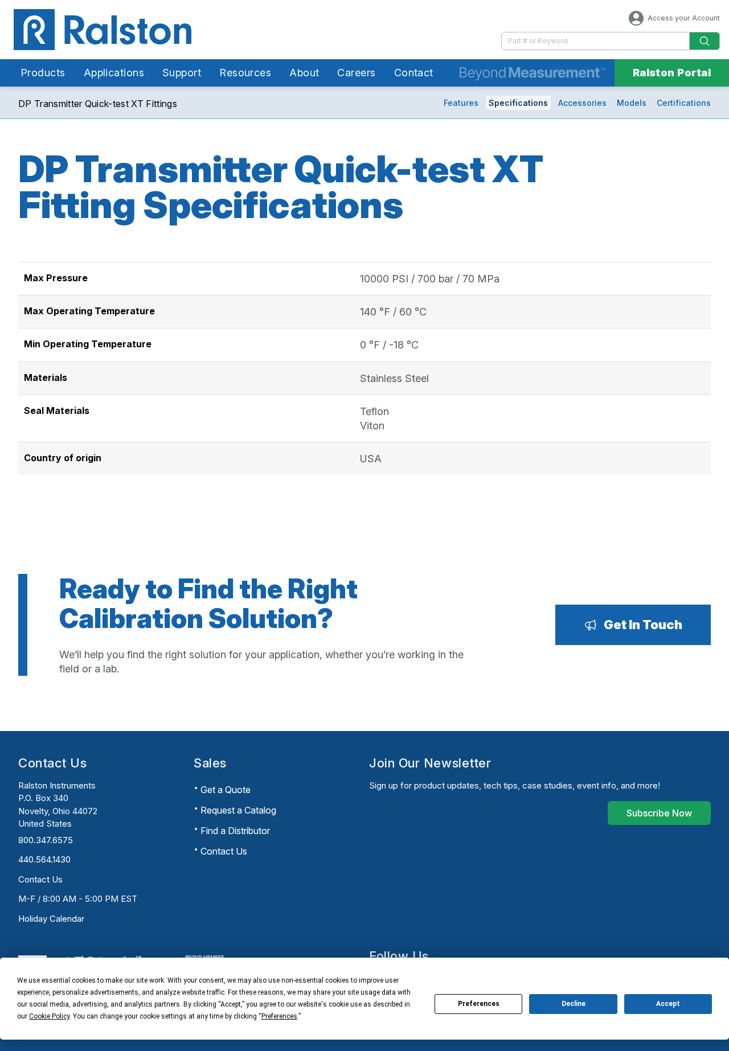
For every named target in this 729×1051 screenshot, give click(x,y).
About (304, 73)
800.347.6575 (45, 840)
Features (461, 103)
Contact (413, 73)
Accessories (582, 103)
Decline (573, 1004)
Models (631, 103)
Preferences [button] (279, 1016)
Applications (114, 73)
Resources (245, 73)
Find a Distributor (235, 830)
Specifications (518, 103)
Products (43, 73)
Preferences (478, 1004)
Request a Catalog (238, 810)
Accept (668, 1004)
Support (181, 73)
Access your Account (684, 18)
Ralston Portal (672, 73)
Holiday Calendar (51, 918)
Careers (356, 73)
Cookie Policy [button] (49, 1016)
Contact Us (40, 879)
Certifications (684, 103)
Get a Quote (225, 789)
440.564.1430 (44, 859)
